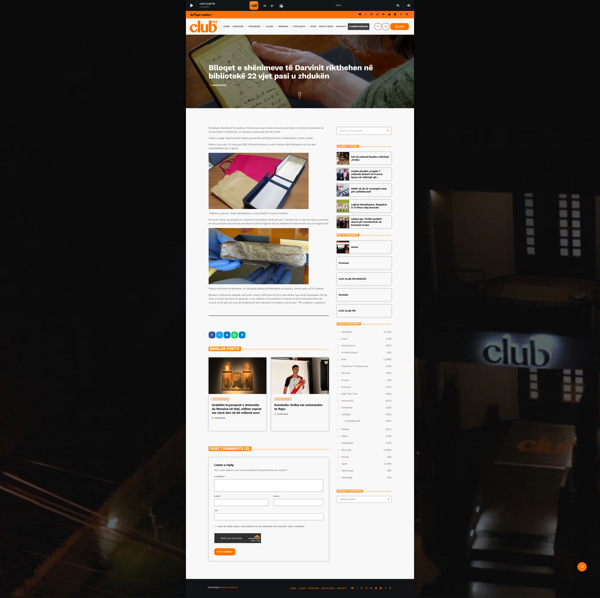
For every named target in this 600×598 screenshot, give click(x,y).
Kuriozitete (346, 407)
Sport (344, 463)
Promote (344, 262)
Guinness (346, 387)
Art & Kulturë (348, 345)
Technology (347, 470)
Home (354, 247)
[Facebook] (401, 15)
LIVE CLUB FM (347, 310)
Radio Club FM (229, 587)
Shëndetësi (347, 443)
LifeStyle (346, 414)
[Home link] (203, 26)
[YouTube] (360, 15)
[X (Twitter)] (365, 15)
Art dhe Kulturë (349, 352)
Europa (345, 380)
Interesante (347, 400)
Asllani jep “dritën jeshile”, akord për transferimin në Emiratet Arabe (366, 221)
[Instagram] (395, 15)
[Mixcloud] (383, 15)
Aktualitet (346, 332)
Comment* (219, 476)
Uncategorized (220, 399)
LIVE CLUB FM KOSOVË (352, 278)
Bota (343, 359)
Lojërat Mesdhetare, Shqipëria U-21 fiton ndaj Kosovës (369, 206)
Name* (217, 496)
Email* (276, 496)
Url (216, 510)
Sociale (345, 457)
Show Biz (346, 450)
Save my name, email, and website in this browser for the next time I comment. (261, 526)
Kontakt (343, 294)
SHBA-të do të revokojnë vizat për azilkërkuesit (369, 190)
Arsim (344, 338)
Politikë (345, 429)
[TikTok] (377, 15)
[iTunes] (389, 15)
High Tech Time (349, 394)
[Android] (407, 15)
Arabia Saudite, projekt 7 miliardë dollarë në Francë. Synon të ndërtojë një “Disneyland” (367, 176)
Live (399, 26)
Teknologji (346, 477)
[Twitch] (371, 15)
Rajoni (344, 436)
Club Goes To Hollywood (354, 366)
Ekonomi (345, 373)
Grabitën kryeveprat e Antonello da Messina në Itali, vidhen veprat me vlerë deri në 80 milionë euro (236, 409)
